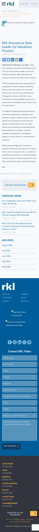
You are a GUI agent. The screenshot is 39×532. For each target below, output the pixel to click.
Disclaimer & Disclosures (19, 521)
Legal (22, 519)
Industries (7, 297)
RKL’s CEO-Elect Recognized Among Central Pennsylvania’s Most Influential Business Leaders (18, 226)
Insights (6, 301)
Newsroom (14, 11)
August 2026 (7, 245)
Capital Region (9, 483)
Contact (25, 301)
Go (30, 185)
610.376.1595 (7, 479)
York (4, 470)
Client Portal (24, 4)
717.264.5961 (7, 506)
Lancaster (7, 463)
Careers (24, 294)
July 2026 (6, 250)
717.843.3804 (7, 473)
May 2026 (6, 261)
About (24, 297)
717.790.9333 (7, 486)
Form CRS (29, 519)
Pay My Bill (34, 4)
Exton (5, 490)
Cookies (16, 519)
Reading (6, 476)
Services (6, 294)
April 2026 (6, 266)
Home (4, 11)
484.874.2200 (7, 493)
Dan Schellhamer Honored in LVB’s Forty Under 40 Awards (19, 202)
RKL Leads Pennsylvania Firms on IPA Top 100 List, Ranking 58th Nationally (19, 213)
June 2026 (6, 256)
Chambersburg (10, 503)
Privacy (9, 519)
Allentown (8, 496)
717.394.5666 (7, 466)
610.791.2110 (7, 499)
